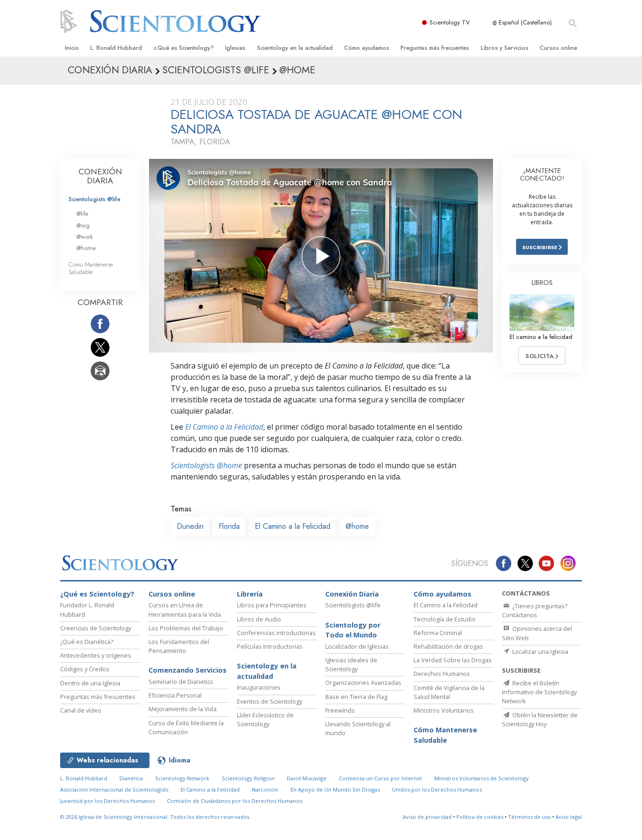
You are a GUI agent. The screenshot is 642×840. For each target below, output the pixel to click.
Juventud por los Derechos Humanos (107, 800)
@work (84, 236)
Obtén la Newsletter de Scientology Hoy (540, 719)
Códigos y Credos (85, 669)
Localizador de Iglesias (357, 646)
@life (82, 213)
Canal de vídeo (81, 710)
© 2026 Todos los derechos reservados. (155, 816)
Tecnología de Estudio (445, 619)
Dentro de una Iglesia (90, 683)
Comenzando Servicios (188, 670)
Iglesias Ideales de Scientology (351, 664)
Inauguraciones (259, 687)
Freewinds (340, 710)
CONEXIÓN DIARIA (100, 176)
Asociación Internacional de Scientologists (114, 789)
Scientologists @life (94, 199)
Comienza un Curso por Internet (380, 778)
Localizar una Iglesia (539, 651)
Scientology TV (450, 22)
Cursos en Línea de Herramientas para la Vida (185, 609)
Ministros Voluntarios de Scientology (481, 778)
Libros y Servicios (504, 47)
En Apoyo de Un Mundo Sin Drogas (335, 789)
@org (83, 225)
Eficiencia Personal (175, 695)
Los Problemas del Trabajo (186, 628)
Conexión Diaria (352, 593)
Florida (229, 526)
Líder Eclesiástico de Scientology (265, 719)
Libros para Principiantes (271, 605)
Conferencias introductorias (276, 632)
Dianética (131, 778)
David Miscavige (307, 778)
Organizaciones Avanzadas (363, 682)
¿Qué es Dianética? (86, 641)
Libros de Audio (259, 619)
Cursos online (558, 47)
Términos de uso (529, 816)
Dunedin (190, 526)
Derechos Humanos (442, 673)
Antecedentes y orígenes (95, 655)
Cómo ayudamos (366, 47)
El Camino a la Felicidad (224, 427)
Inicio (72, 47)
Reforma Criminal (438, 632)
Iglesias (235, 47)
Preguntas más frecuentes (434, 47)
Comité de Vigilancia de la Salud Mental (449, 692)
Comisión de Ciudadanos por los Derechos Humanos (234, 800)
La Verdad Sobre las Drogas (453, 660)
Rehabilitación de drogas (448, 646)
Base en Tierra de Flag (356, 696)
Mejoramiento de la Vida (183, 709)
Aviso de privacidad (427, 816)
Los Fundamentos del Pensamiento (179, 646)
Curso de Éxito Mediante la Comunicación (186, 727)
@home (357, 526)
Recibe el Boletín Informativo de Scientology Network (539, 692)
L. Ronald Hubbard (116, 47)
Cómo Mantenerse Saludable (91, 268)
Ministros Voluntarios (444, 710)
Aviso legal (569, 816)
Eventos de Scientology (269, 701)
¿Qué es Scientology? (184, 47)
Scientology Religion (248, 778)
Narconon (265, 789)
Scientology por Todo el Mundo (352, 630)
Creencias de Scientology (95, 628)
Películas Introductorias (270, 646)
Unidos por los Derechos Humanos (437, 789)
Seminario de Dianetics (181, 681)
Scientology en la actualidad (295, 47)
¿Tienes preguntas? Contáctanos (534, 610)
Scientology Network (182, 778)
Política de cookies (479, 816)
